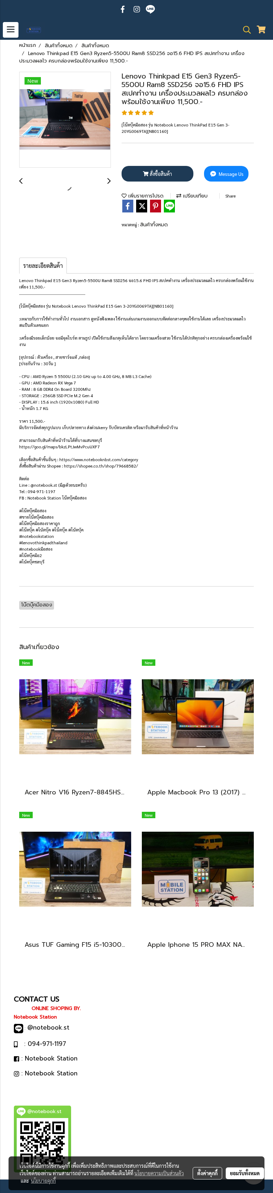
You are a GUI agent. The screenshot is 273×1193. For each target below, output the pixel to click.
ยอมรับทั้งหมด (245, 1173)
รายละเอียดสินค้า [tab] (43, 265)
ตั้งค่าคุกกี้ (207, 1173)
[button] (244, 30)
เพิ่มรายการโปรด (145, 196)
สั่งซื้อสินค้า (160, 174)
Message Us (230, 174)
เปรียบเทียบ (194, 196)
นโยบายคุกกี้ (43, 1180)
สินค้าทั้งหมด (154, 224)
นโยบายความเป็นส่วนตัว (159, 1173)
